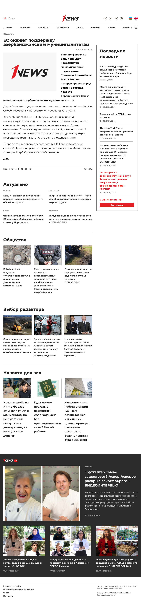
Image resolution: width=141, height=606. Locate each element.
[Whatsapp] (26, 169)
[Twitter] (22, 169)
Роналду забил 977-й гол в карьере (115, 116)
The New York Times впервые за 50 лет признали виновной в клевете (116, 131)
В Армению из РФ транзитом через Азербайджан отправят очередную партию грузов (70, 199)
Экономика (63, 27)
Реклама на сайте (12, 586)
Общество (43, 27)
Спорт (80, 27)
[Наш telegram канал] (116, 18)
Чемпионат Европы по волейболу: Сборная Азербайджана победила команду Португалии (23, 219)
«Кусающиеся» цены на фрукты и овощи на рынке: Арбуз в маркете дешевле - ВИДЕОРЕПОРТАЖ (116, 563)
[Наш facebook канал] (110, 18)
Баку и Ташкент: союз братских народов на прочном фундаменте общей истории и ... (23, 199)
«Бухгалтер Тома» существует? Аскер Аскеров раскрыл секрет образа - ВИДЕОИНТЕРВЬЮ (110, 478)
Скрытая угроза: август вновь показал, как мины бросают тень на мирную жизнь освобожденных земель (17, 346)
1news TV (127, 27)
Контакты (8, 596)
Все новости (117, 205)
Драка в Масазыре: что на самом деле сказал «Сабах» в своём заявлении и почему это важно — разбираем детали (47, 347)
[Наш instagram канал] (121, 18)
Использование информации (18, 589)
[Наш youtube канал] (105, 18)
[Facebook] (18, 169)
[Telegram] (30, 169)
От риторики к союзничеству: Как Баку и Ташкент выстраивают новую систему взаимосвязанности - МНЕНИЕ (115, 180)
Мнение (95, 27)
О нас (6, 593)
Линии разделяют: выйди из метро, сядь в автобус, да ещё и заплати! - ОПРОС (22, 563)
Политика (25, 27)
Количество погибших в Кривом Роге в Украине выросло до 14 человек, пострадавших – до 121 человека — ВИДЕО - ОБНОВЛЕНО (114, 153)
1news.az (107, 588)
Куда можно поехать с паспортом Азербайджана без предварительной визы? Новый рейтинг (47, 417)
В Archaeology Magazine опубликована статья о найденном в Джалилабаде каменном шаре (16, 277)
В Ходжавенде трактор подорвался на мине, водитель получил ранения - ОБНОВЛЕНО (70, 219)
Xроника (7, 27)
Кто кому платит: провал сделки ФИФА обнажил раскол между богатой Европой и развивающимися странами (78, 347)
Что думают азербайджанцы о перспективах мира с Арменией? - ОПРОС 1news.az (70, 563)
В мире (111, 27)
